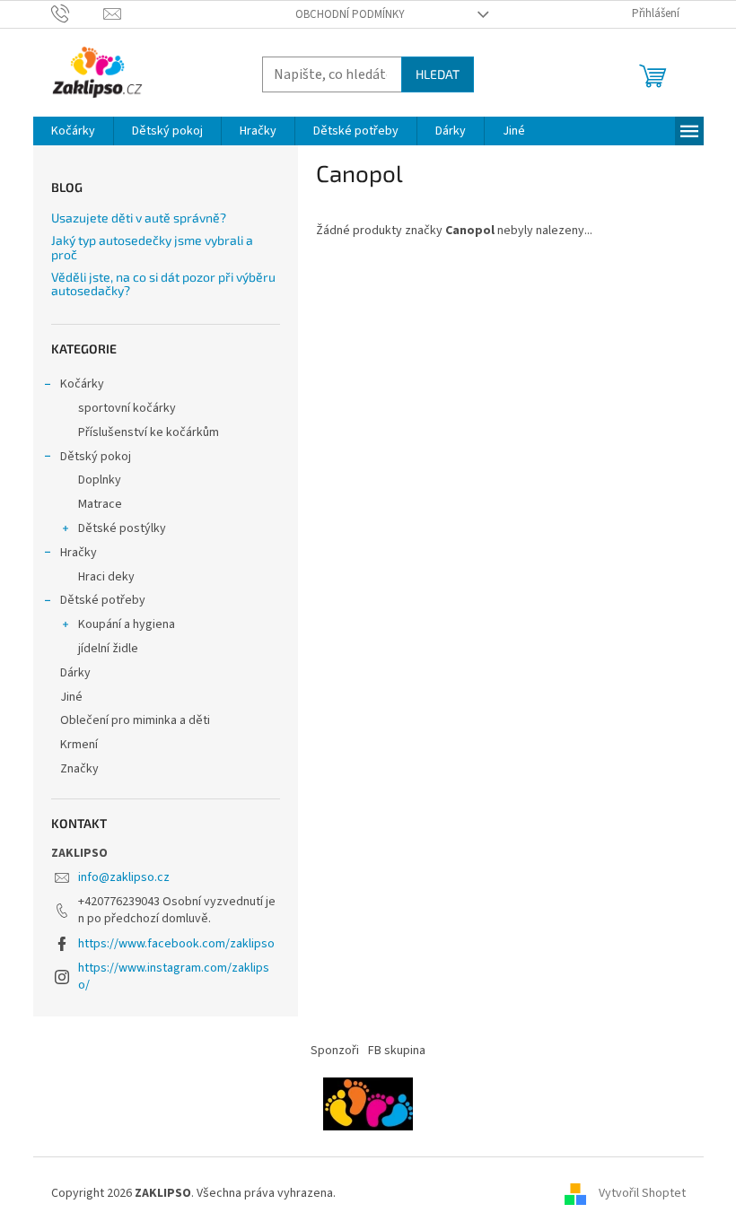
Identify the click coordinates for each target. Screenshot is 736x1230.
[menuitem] (73, 131)
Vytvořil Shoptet (642, 1193)
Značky (79, 769)
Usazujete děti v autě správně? (138, 217)
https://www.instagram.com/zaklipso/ (173, 976)
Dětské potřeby (102, 600)
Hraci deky (106, 577)
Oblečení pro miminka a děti (135, 720)
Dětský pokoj (95, 457)
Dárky (75, 673)
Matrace (100, 504)
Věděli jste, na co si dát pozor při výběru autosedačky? (163, 284)
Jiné (71, 697)
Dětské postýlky (122, 528)
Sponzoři (335, 1051)
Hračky (78, 553)
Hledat (438, 74)
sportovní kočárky (127, 408)
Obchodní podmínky (350, 14)
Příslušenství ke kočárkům (148, 432)
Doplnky (99, 480)
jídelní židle (108, 649)
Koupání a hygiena (126, 624)
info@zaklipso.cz (124, 877)
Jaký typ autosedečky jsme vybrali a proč (152, 247)
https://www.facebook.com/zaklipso (176, 944)
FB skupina (396, 1051)
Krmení (79, 745)
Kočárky (82, 384)
